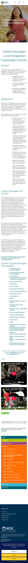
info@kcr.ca (5, 541)
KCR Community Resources (17, 288)
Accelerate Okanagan (15, 268)
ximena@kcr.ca (14, 352)
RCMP (11, 322)
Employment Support (8, 459)
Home (3, 437)
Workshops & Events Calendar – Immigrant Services (14, 481)
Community (5, 440)
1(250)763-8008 (6, 539)
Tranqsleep (12, 332)
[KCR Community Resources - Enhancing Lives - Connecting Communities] (5, 2)
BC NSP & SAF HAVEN (9, 449)
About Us (4, 511)
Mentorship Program (8, 471)
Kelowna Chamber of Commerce (18, 291)
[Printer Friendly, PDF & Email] (5, 413)
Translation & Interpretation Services (12, 477)
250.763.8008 (11, 354)
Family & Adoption (6, 443)
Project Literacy (14, 319)
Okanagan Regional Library (17, 314)
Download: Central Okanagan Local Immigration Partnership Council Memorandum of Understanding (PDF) (13, 258)
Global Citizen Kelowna (16, 281)
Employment (5, 484)
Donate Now (5, 517)
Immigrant (4, 446)
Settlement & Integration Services (11, 474)
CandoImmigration (14, 274)
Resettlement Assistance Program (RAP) (13, 462)
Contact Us (4, 519)
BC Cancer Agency (15, 270)
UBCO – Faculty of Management (18, 334)
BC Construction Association (17, 272)
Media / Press (5, 515)
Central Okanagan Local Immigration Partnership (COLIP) (13, 456)
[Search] (24, 422)
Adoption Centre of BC (7, 490)
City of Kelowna (14, 276)
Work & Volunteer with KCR (9, 513)
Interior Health (13, 284)
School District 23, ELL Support (18, 327)
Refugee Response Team (9, 465)
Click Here (4, 429)
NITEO (11, 298)
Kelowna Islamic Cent (16, 293)
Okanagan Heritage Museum (17, 312)
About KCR (5, 487)
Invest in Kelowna (14, 286)
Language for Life (14, 296)
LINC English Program (8, 452)
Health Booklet (7, 468)
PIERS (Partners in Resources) (18, 317)
